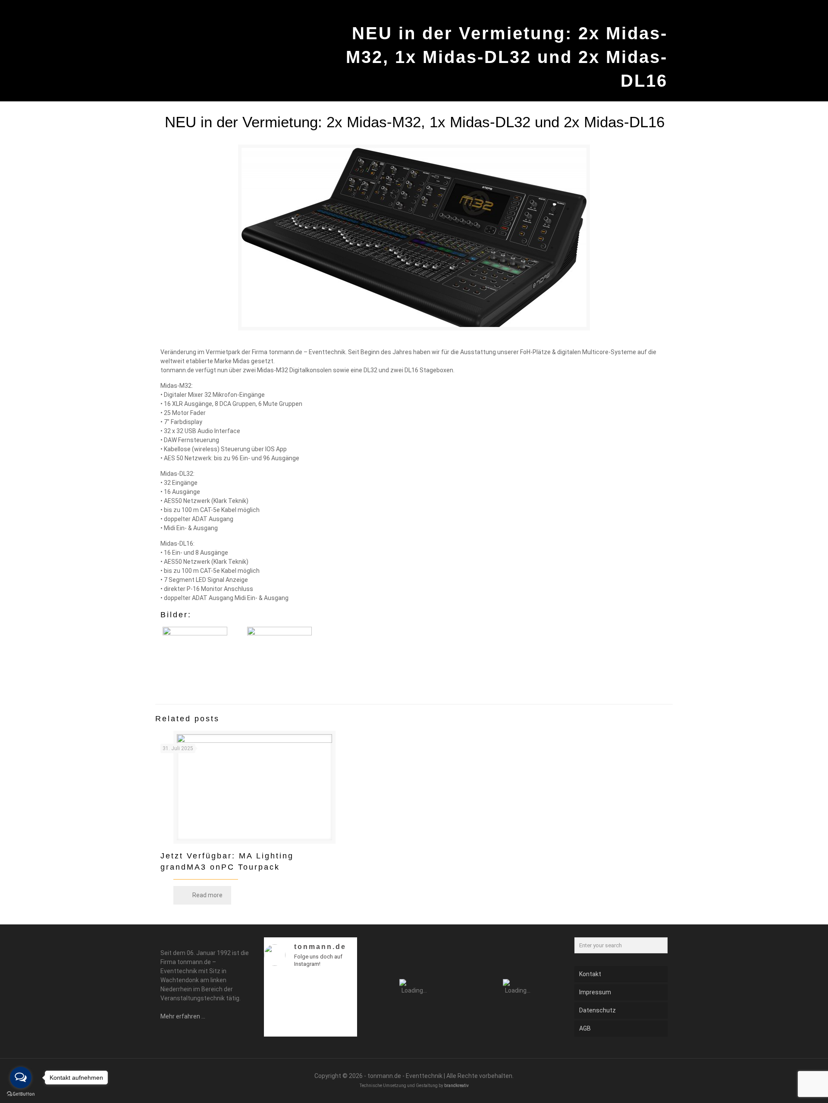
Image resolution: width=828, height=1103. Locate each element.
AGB (585, 1028)
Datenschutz (597, 1010)
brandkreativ (456, 1085)
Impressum (595, 992)
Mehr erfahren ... (182, 1016)
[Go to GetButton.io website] (20, 1094)
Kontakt (590, 974)
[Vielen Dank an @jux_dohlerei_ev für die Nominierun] (346, 1027)
